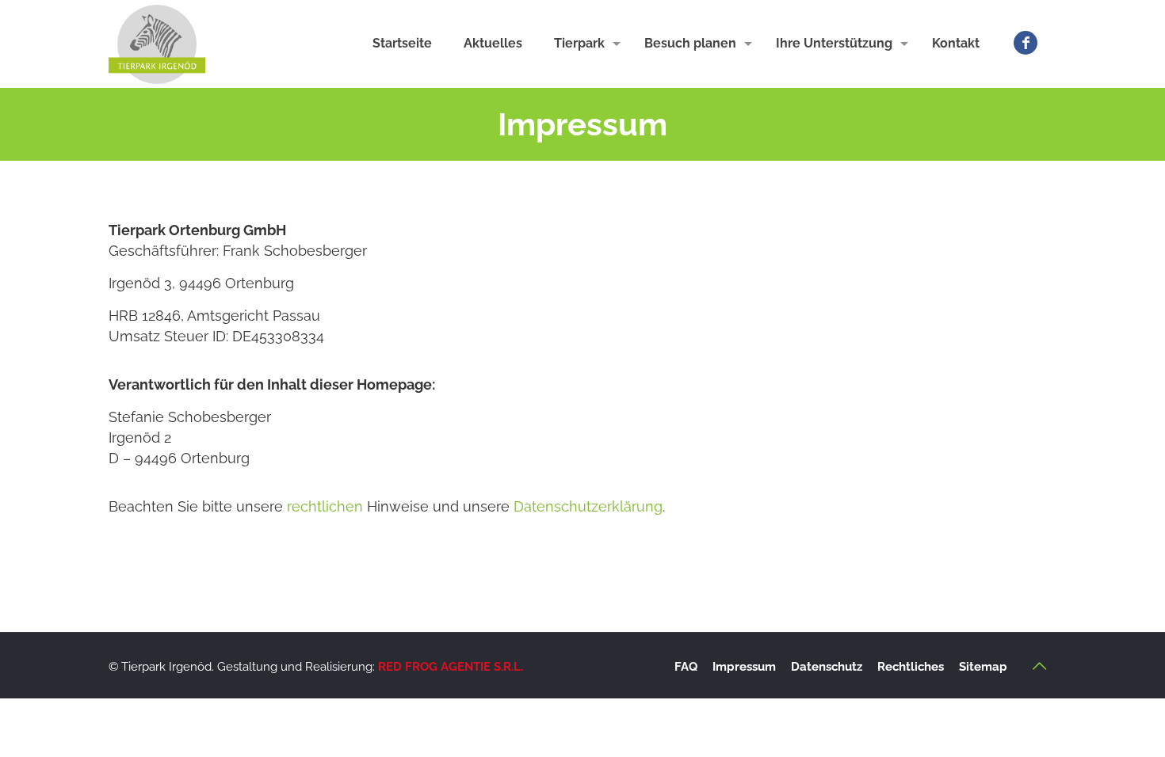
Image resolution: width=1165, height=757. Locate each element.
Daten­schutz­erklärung (588, 506)
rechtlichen (327, 506)
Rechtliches (910, 667)
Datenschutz (826, 667)
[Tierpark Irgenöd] (157, 43)
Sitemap (983, 667)
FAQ (685, 667)
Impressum (744, 667)
